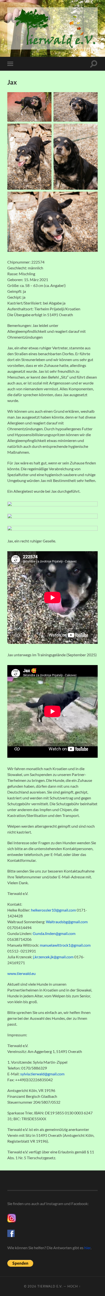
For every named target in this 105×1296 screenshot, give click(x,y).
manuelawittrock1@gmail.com (65, 945)
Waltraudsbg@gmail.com (67, 921)
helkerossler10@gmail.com (53, 910)
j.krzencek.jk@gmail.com (53, 956)
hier (87, 1247)
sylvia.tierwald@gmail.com (42, 1073)
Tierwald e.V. (50, 1286)
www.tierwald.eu (21, 973)
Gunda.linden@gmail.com (54, 933)
